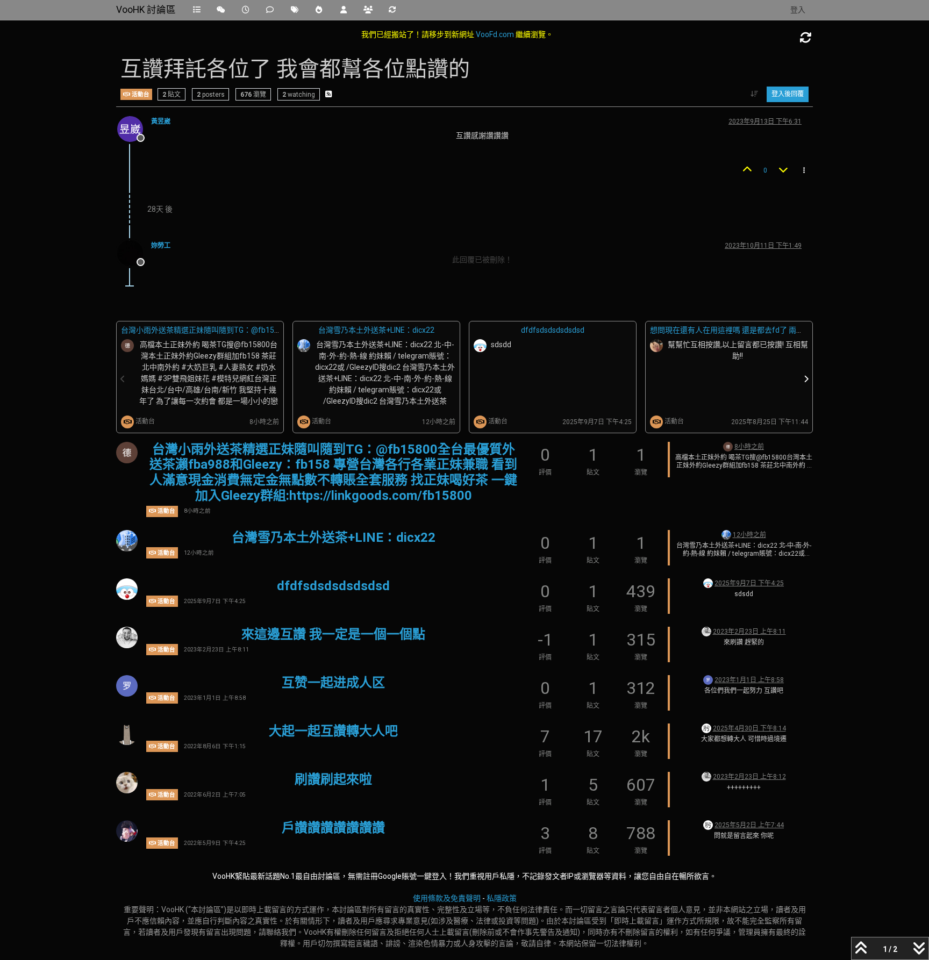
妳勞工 (160, 245)
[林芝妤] (127, 734)
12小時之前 (199, 552)
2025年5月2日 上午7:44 (749, 825)
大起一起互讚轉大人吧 (333, 731)
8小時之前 (197, 510)
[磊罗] (127, 686)
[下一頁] (806, 379)
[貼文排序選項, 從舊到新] (754, 94)
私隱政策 (502, 898)
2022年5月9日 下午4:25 (215, 843)
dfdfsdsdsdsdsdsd (552, 330)
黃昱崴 (160, 121)
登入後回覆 (787, 94)
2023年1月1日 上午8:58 (215, 697)
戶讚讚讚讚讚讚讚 (333, 827)
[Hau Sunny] (127, 589)
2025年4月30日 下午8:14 (749, 728)
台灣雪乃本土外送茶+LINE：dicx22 (376, 330)
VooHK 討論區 (146, 9)
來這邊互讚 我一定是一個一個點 (333, 634)
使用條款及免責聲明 (447, 898)
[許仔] (127, 782)
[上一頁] (123, 379)
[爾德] (127, 452)
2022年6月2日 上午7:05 (215, 794)
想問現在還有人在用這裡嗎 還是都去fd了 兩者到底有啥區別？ (753, 330)
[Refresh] (805, 38)
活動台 (139, 93)
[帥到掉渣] (127, 831)
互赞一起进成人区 (333, 682)
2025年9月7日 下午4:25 (215, 601)
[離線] (134, 128)
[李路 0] (127, 540)
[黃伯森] (706, 727)
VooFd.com (495, 34)
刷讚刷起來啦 (333, 779)
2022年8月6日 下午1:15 (215, 746)
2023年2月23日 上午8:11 (216, 649)
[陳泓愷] (127, 637)
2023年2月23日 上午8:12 (749, 776)
